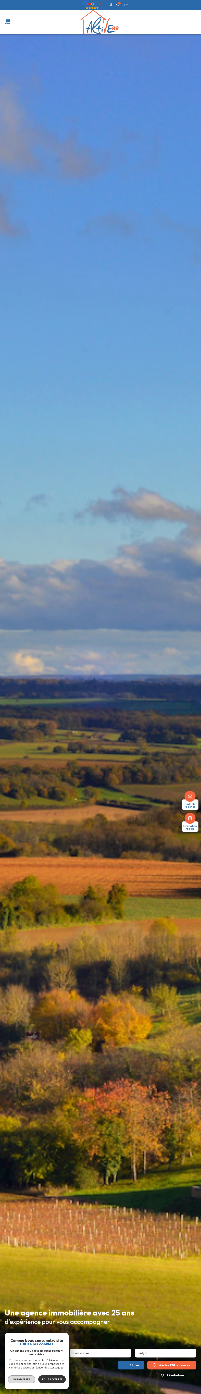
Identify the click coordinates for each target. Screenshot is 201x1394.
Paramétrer (21, 1379)
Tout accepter (52, 1379)
